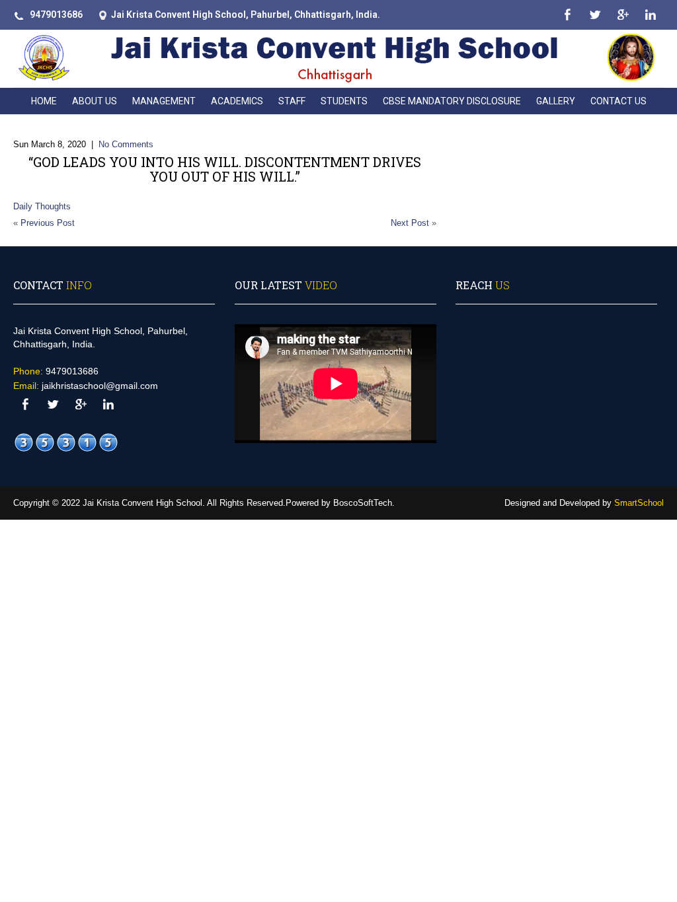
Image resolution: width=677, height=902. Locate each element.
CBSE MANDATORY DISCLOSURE (452, 101)
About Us (94, 101)
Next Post (410, 223)
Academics (237, 101)
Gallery (555, 101)
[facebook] (566, 14)
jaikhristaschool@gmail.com (100, 385)
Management (164, 101)
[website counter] (66, 443)
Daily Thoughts (42, 206)
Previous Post (47, 223)
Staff (291, 101)
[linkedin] (650, 14)
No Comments (126, 144)
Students (344, 101)
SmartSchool (639, 503)
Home (44, 101)
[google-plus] (622, 14)
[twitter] (594, 14)
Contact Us (618, 101)
